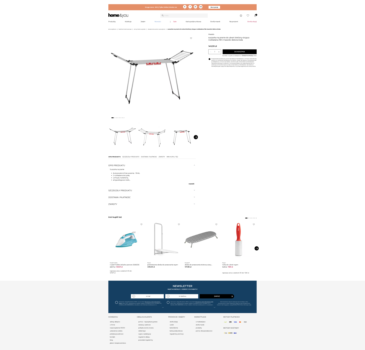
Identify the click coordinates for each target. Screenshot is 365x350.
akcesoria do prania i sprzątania (156, 29)
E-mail (148, 296)
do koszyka (239, 52)
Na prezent (233, 22)
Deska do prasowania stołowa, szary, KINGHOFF (198, 265)
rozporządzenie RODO (117, 328)
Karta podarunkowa (193, 22)
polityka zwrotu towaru (146, 328)
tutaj (250, 304)
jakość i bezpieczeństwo (118, 343)
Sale (175, 22)
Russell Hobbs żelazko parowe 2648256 (124, 265)
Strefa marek (215, 22)
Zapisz (217, 296)
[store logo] (118, 15)
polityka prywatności (116, 334)
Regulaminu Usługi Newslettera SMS (204, 301)
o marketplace (200, 322)
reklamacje (142, 331)
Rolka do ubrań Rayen (230, 265)
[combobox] (184, 15)
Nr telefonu (182, 296)
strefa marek (200, 325)
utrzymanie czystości (140, 29)
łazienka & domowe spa (125, 29)
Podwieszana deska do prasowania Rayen (162, 265)
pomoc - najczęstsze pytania (147, 322)
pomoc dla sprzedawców (204, 331)
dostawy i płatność (144, 325)
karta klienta (174, 328)
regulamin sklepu (144, 337)
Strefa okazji (252, 22)
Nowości (158, 22)
